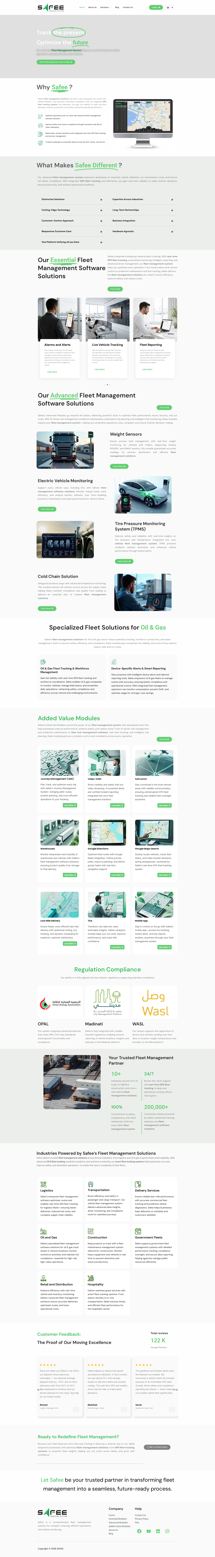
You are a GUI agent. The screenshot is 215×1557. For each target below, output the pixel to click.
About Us (92, 7)
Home (82, 7)
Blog (117, 7)
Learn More (52, 369)
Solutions (104, 7)
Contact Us (128, 7)
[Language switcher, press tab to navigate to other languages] (169, 7)
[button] (105, 384)
